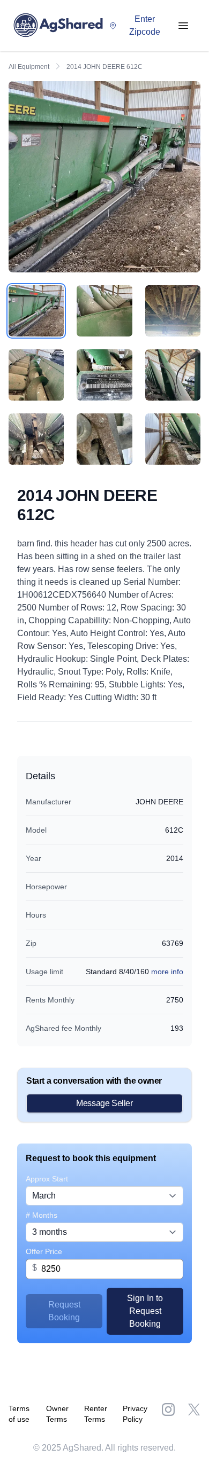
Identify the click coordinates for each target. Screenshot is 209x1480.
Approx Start (47, 1178)
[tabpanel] (104, 176)
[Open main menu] (183, 25)
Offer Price (44, 1251)
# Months (41, 1215)
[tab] (36, 310)
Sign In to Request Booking (145, 1311)
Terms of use (19, 1413)
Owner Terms (57, 1413)
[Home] (61, 25)
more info (167, 971)
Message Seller (104, 1103)
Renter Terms (95, 1413)
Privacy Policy (135, 1413)
